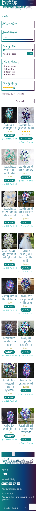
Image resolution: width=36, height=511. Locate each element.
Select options (26, 138)
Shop (7, 16)
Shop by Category (11, 66)
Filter (30, 53)
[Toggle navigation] (31, 2)
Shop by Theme (10, 74)
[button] (9, 138)
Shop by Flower (10, 72)
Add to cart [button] (9, 135)
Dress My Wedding (24, 508)
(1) (9, 88)
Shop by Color (10, 69)
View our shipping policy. (12, 489)
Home (3, 16)
